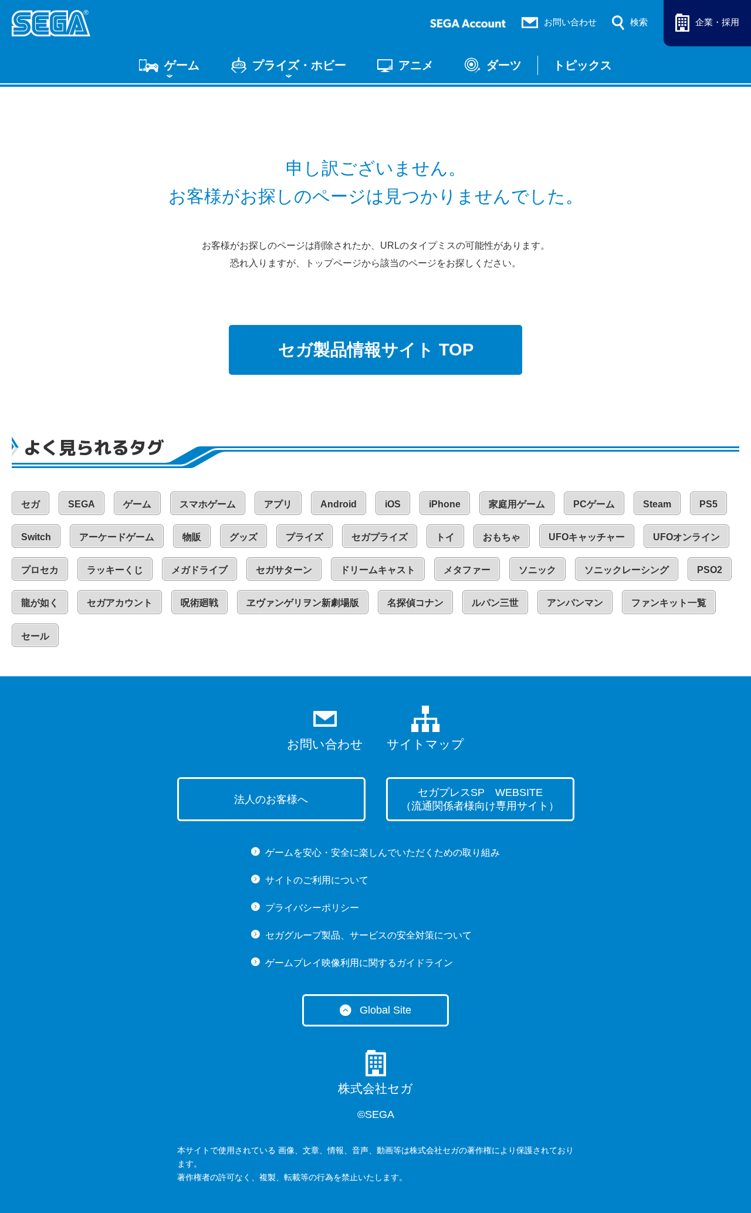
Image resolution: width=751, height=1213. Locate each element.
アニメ (416, 65)
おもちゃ (501, 537)
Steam (657, 504)
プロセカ (40, 570)
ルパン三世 (495, 603)
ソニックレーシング (626, 570)
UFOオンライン (686, 537)
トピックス (582, 65)
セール (35, 636)
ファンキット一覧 (668, 603)
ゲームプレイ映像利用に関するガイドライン (359, 963)
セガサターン (284, 570)
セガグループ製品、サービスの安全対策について (368, 935)
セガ (30, 504)
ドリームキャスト (377, 570)
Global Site (385, 1010)
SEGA (81, 504)
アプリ (278, 504)
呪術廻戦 (199, 603)
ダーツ (504, 65)
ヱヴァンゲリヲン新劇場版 (302, 603)
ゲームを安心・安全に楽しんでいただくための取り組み (382, 853)
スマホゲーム (208, 504)
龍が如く (40, 603)
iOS (393, 504)
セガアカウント (120, 603)
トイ (445, 537)
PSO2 (709, 570)
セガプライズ (379, 537)
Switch (36, 537)
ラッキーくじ (115, 570)
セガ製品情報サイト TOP (375, 349)
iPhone (445, 504)
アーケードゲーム (116, 537)
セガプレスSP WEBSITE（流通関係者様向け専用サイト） (480, 799)
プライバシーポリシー (312, 908)
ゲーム (181, 65)
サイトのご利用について (316, 880)
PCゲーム (594, 504)
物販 (191, 537)
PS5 (708, 504)
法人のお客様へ (271, 799)
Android (338, 504)
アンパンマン (575, 603)
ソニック (537, 570)
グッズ (243, 537)
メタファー (467, 570)
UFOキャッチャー (587, 537)
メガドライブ (199, 570)
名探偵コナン (415, 603)
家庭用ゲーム (517, 504)
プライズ (304, 537)
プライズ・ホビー (299, 65)
